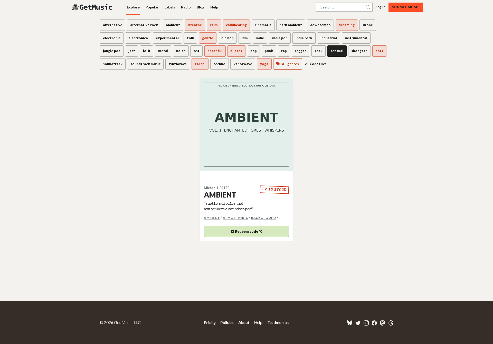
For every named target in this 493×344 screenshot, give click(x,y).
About (243, 322)
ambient (212, 218)
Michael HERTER (217, 188)
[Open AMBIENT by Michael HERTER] (246, 124)
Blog (200, 7)
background (263, 218)
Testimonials (278, 322)
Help (214, 7)
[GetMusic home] (93, 7)
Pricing (209, 322)
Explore (133, 7)
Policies (226, 322)
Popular (152, 7)
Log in (380, 7)
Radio (186, 7)
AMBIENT (220, 194)
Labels (170, 7)
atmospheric (235, 218)
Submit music (406, 7)
